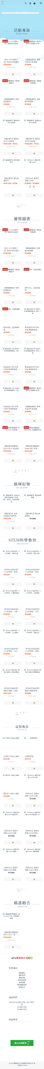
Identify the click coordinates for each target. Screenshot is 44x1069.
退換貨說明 (22, 980)
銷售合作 (22, 987)
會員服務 (22, 982)
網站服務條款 (22, 985)
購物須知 (22, 978)
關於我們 (22, 975)
